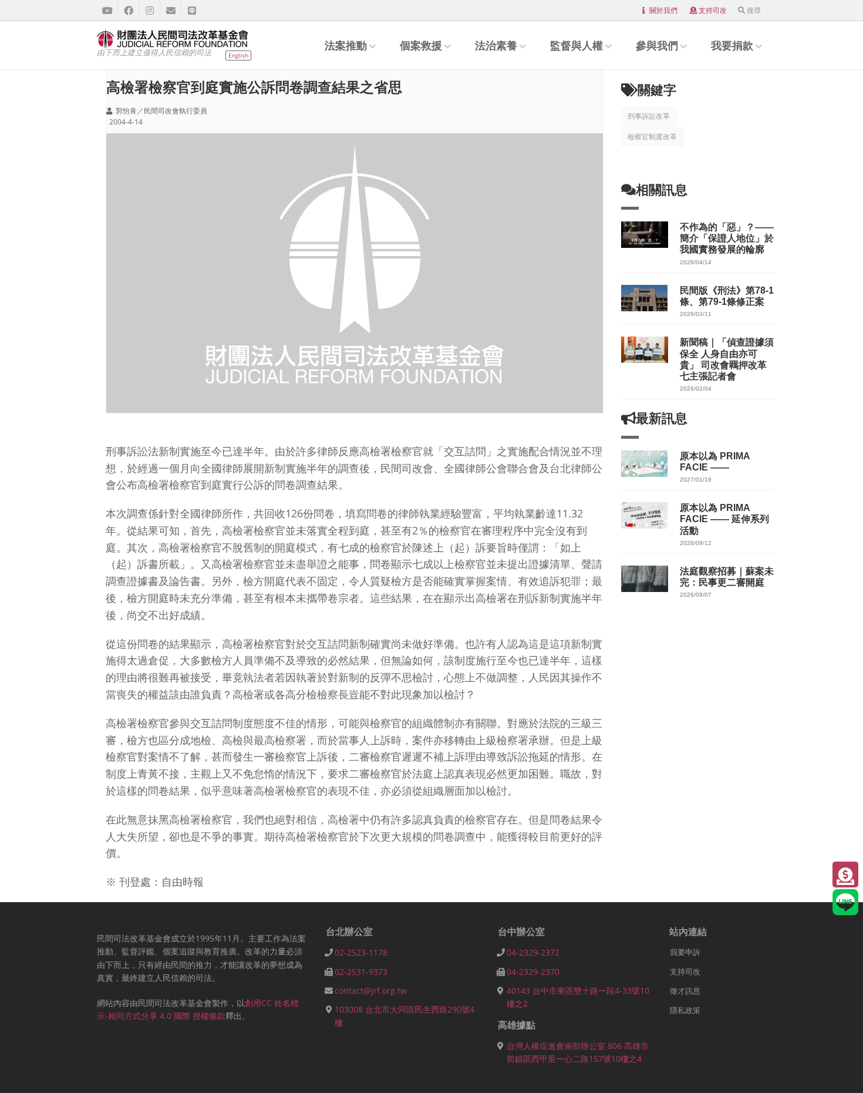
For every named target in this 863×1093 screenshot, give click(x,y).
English (238, 55)
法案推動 (346, 45)
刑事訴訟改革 (649, 116)
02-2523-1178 (361, 952)
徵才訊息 (685, 991)
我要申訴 (685, 952)
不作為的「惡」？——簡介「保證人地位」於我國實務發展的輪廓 (727, 238)
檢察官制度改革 (652, 137)
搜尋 (754, 10)
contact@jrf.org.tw (371, 990)
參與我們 (657, 45)
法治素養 (496, 45)
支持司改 (713, 10)
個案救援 (421, 45)
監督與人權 (576, 45)
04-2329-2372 (533, 952)
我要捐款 (732, 45)
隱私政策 (685, 1010)
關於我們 (663, 10)
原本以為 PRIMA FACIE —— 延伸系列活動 (724, 519)
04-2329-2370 (533, 971)
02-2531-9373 (361, 971)
